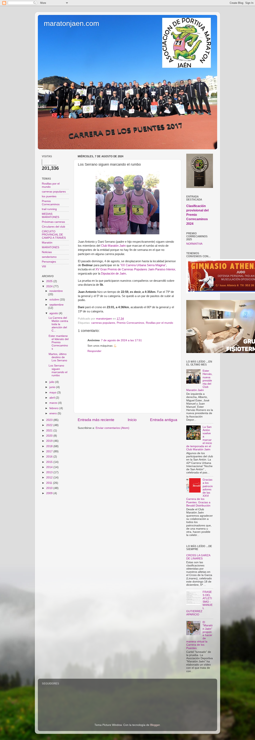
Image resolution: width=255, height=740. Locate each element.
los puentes (49, 196)
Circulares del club (53, 226)
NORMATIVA (194, 243)
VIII (44, 266)
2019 (49, 440)
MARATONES (50, 247)
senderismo (49, 256)
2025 (49, 281)
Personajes (49, 261)
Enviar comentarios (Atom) (112, 427)
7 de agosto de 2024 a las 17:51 (121, 340)
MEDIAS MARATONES (50, 215)
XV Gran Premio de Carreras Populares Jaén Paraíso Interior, (135, 269)
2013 (49, 472)
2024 (49, 286)
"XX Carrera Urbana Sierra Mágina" (143, 265)
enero (53, 413)
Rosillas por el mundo (159, 322)
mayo (53, 392)
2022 (49, 425)
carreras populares (103, 322)
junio (52, 387)
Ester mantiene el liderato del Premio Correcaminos (59, 342)
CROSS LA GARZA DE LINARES (198, 557)
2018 (49, 446)
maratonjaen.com (71, 23)
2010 (49, 488)
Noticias (47, 252)
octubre (54, 299)
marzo (53, 402)
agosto (54, 313)
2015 (49, 461)
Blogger (155, 724)
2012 (49, 477)
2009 (49, 493)
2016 (49, 456)
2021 (49, 430)
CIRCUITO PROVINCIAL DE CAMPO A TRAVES (54, 234)
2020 (49, 435)
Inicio (132, 420)
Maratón (47, 242)
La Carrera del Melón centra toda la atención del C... (58, 324)
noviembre (56, 290)
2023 (49, 419)
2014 (49, 467)
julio (52, 381)
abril (52, 397)
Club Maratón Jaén (113, 245)
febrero (54, 408)
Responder (94, 351)
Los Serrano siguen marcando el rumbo (58, 370)
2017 (49, 451)
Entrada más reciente (96, 420)
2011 (49, 482)
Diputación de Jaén (113, 273)
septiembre (56, 304)
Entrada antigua (163, 420)
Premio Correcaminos (130, 322)
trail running (49, 209)
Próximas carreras (53, 221)
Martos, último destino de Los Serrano (58, 357)
